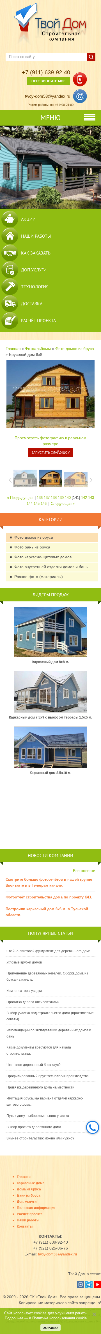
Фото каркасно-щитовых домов (43, 557)
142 (84, 498)
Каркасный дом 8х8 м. (50, 662)
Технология (35, 286)
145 (37, 503)
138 (54, 498)
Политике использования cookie (59, 1318)
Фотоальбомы (38, 348)
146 (44, 503)
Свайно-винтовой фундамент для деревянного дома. (48, 951)
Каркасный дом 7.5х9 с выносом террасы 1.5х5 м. (50, 717)
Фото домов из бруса (74, 348)
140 (68, 498)
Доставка (31, 303)
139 (61, 498)
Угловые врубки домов (24, 962)
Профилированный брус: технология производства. (47, 1076)
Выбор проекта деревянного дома (33, 1127)
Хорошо (50, 1327)
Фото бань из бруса (32, 547)
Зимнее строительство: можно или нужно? (40, 1138)
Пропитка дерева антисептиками (32, 1002)
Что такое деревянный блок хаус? (33, 1065)
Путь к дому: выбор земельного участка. (38, 1116)
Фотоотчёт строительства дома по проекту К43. (49, 897)
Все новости (84, 870)
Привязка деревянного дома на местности (40, 1087)
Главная (13, 348)
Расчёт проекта (38, 320)
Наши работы (36, 236)
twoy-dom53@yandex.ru (47, 96)
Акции (28, 219)
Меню (50, 117)
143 (91, 498)
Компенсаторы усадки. (24, 991)
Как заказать (35, 253)
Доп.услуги (34, 270)
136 (40, 498)
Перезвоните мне (48, 81)
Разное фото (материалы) (38, 576)
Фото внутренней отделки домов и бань (51, 567)
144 (30, 503)
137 (47, 498)
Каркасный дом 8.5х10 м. (50, 773)
